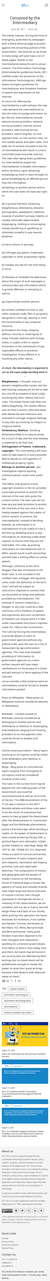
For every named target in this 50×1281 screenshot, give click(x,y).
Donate (5, 1238)
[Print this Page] (8, 980)
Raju (39, 1275)
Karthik (5, 1278)
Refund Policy (8, 1248)
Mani (44, 1275)
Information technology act (16, 994)
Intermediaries (11, 1006)
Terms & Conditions (10, 1245)
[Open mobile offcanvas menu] (46, 5)
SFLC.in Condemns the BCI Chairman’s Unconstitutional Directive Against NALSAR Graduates (21, 1093)
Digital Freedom (17, 988)
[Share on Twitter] (11, 980)
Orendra (32, 1275)
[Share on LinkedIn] (19, 980)
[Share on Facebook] (15, 980)
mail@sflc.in (7, 1262)
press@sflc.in (7, 1266)
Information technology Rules (17, 1000)
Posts (31, 29)
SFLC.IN (5, 1271)
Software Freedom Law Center (17, 1012)
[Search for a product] (3, 5)
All (36, 29)
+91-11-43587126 (9, 1259)
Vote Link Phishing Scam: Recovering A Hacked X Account (24, 1055)
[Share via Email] (4, 980)
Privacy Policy (8, 1241)
